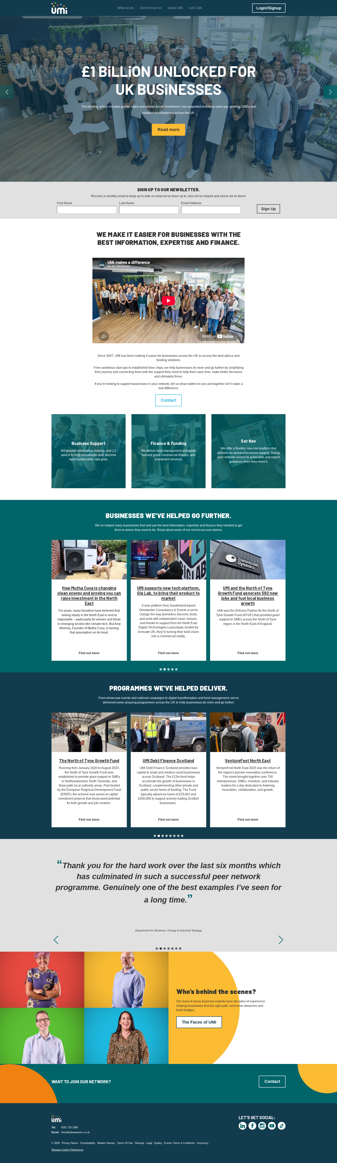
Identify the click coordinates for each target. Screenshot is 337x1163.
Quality (158, 1143)
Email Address (191, 203)
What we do (125, 8)
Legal (149, 1143)
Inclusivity (202, 1143)
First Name (64, 203)
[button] (7, 92)
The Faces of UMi (199, 1022)
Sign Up (268, 209)
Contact (168, 400)
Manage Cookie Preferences (67, 1149)
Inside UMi (175, 8)
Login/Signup (268, 8)
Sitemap (139, 1143)
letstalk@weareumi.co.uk (75, 1132)
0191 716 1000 (69, 1127)
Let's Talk (195, 8)
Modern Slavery (106, 1143)
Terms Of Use (125, 1143)
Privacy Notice (70, 1143)
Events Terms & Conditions (179, 1143)
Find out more (168, 120)
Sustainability (87, 1143)
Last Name (126, 203)
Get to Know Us (151, 8)
